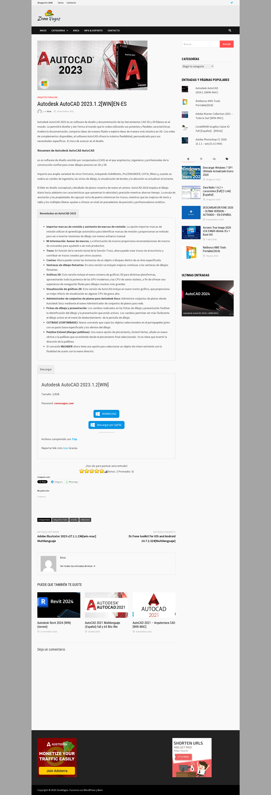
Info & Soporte (93, 30)
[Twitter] (232, 2)
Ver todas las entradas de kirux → (77, 566)
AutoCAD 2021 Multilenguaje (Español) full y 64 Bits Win (102, 625)
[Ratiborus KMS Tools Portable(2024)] (191, 248)
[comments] (214, 159)
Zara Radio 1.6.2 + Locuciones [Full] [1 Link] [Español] (217, 191)
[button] (106, 414)
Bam (100, 790)
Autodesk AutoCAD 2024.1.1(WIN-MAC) (200, 313)
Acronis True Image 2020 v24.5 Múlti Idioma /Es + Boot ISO (217, 231)
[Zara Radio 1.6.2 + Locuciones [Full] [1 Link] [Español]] (191, 188)
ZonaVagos (62, 790)
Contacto (71, 2)
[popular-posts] (188, 159)
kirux (49, 111)
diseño (74, 519)
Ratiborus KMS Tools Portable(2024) (214, 249)
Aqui (65, 448)
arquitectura (60, 519)
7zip (74, 439)
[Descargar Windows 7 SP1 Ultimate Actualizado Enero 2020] (191, 168)
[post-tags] (227, 159)
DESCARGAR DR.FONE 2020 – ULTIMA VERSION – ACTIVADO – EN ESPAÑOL (218, 211)
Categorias (58, 30)
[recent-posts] (201, 159)
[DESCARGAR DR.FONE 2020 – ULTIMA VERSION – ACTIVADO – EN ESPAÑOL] (191, 208)
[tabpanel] (106, 289)
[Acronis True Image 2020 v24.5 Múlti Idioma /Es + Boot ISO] (191, 228)
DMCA (76, 30)
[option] (208, 298)
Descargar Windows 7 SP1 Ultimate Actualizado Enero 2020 (218, 171)
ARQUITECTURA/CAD (47, 97)
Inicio (61, 2)
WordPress (90, 790)
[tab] (58, 213)
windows (85, 519)
